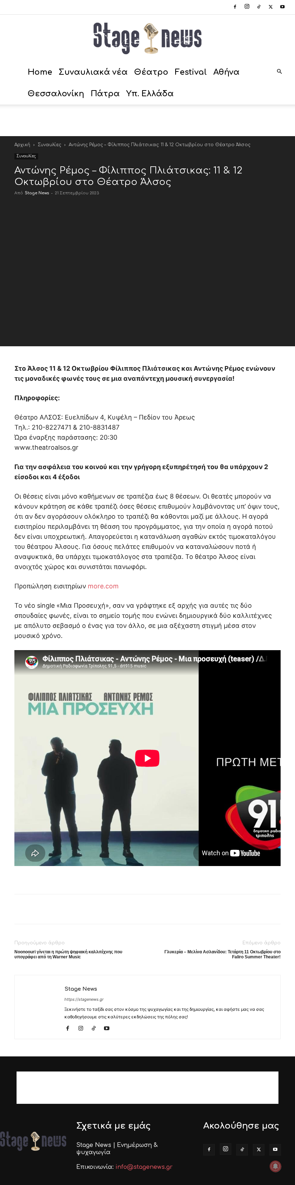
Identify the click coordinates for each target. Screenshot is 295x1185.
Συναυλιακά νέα (93, 72)
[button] (279, 72)
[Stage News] (147, 38)
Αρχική (22, 144)
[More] (256, 329)
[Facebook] (235, 7)
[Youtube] (282, 7)
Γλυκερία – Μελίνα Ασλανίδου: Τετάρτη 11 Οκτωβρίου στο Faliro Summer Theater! (222, 954)
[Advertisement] (147, 120)
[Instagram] (246, 7)
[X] (270, 7)
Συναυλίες (49, 144)
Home (40, 72)
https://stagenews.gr (84, 999)
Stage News (37, 193)
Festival (191, 72)
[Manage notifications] (275, 1166)
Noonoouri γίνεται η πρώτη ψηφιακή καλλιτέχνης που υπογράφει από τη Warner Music (68, 954)
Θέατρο (151, 72)
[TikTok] (258, 7)
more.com (103, 586)
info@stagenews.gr (144, 1167)
